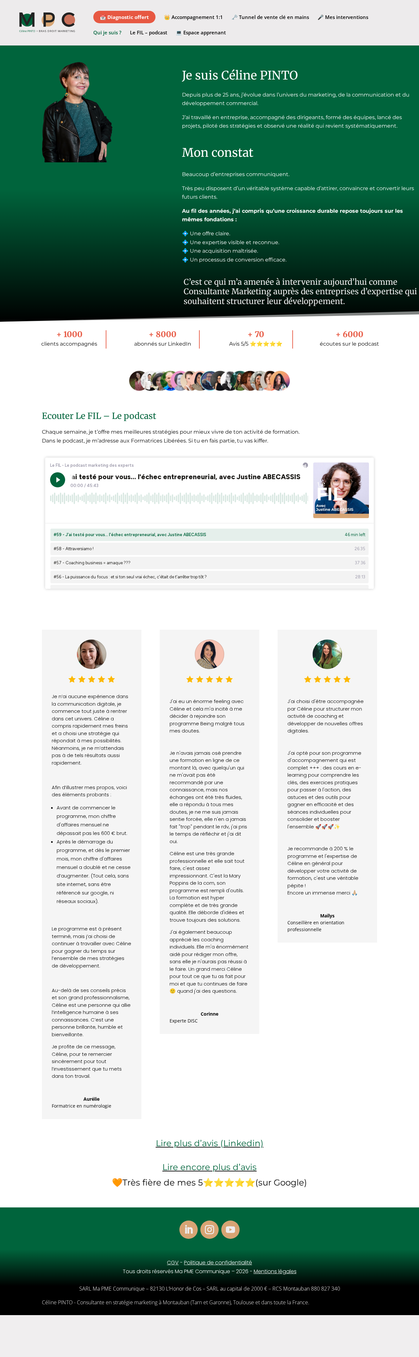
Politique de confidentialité (218, 1262)
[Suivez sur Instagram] (209, 1230)
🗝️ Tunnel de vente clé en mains (270, 17)
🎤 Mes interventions (343, 17)
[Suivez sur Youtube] (230, 1230)
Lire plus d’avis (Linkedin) (210, 1143)
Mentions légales (275, 1271)
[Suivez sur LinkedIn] (188, 1230)
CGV (173, 1262)
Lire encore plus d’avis (209, 1167)
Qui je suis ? (107, 33)
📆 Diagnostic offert (124, 17)
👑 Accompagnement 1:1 (193, 17)
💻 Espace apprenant (201, 33)
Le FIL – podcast (148, 33)
